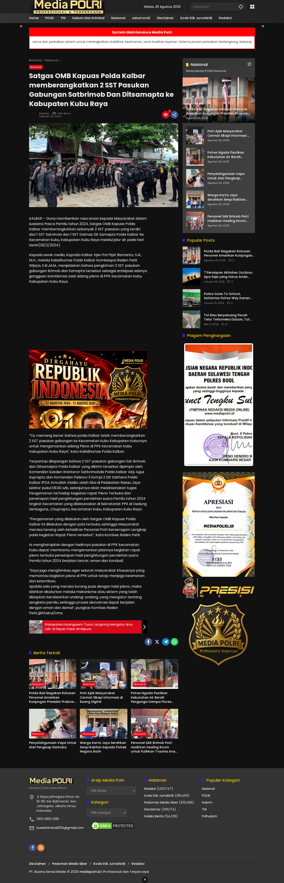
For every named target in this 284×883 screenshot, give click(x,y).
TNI (204, 809)
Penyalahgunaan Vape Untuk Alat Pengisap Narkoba (52, 745)
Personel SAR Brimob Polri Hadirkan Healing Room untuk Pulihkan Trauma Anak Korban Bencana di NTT (154, 747)
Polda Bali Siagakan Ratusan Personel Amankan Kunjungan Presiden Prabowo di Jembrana (52, 697)
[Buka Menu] (252, 6)
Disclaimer (152, 809)
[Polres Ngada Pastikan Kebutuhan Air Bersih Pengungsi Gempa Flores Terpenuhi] (154, 674)
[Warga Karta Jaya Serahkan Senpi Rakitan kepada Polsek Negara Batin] (103, 724)
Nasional (35, 67)
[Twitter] (157, 642)
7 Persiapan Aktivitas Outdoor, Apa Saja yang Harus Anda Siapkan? (228, 275)
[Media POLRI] (67, 6)
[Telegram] (166, 642)
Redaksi (44, 113)
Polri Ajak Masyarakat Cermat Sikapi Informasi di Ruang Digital (101, 697)
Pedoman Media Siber (161, 802)
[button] (240, 6)
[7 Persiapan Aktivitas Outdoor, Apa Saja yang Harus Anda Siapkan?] (191, 277)
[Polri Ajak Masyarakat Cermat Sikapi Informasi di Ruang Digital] (103, 674)
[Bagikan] (174, 115)
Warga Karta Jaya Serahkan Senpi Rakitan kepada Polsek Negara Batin (103, 747)
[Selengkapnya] (249, 64)
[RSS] (40, 847)
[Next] (245, 405)
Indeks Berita (154, 816)
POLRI (206, 795)
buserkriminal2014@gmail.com (60, 828)
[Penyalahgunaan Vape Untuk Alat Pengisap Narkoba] (52, 724)
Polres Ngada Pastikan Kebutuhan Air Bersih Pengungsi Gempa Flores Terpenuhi (151, 697)
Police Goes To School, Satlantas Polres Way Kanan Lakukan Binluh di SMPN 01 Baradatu (227, 296)
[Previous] (192, 405)
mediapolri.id (90, 871)
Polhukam (209, 816)
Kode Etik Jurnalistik (159, 795)
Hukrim (207, 802)
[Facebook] (148, 642)
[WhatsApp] (174, 642)
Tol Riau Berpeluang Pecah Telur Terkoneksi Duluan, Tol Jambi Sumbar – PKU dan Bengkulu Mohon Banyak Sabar (229, 317)
